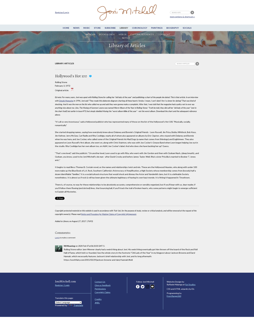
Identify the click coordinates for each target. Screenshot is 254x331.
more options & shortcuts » (182, 16)
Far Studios (190, 284)
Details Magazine (66, 100)
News (76, 28)
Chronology (139, 28)
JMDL (97, 302)
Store (97, 28)
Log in (57, 238)
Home (66, 28)
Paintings (156, 28)
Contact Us (100, 281)
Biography (172, 28)
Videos (122, 34)
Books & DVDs (107, 34)
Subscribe (110, 28)
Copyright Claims (102, 292)
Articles (90, 34)
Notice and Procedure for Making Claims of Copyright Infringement (108, 214)
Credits (98, 299)
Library (124, 28)
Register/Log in (62, 12)
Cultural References (142, 34)
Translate (78, 305)
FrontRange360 (174, 296)
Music (86, 28)
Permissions (100, 289)
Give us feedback (103, 285)
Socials (187, 28)
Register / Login (62, 285)
